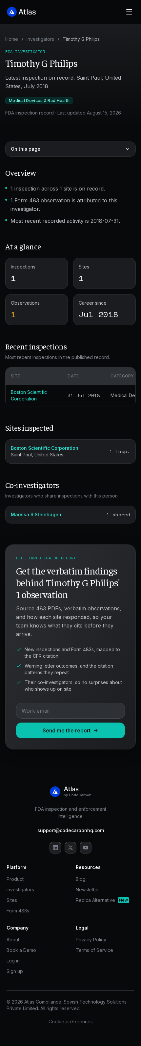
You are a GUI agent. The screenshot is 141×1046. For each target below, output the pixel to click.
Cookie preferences (71, 1021)
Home (11, 39)
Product (15, 879)
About (13, 939)
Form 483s (18, 910)
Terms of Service (94, 950)
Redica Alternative (102, 900)
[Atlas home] (21, 11)
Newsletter (87, 889)
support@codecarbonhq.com (70, 830)
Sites (12, 900)
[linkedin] (55, 848)
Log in (13, 960)
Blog (81, 879)
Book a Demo (21, 950)
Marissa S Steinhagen (36, 514)
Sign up (15, 971)
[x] (70, 848)
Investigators (40, 39)
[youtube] (85, 848)
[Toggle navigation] (129, 11)
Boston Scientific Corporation (44, 448)
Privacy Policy (91, 939)
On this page (25, 149)
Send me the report (67, 730)
